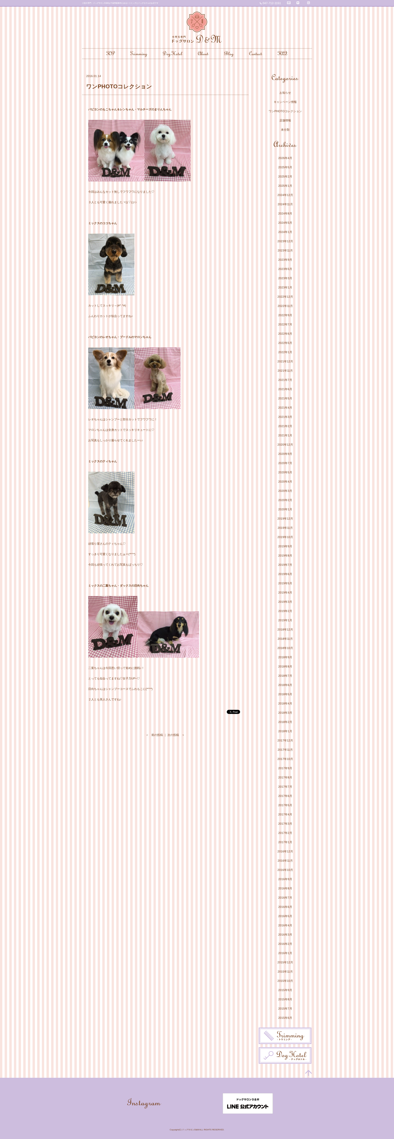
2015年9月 (285, 990)
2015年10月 (285, 980)
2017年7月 (285, 786)
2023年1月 (285, 287)
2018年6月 (285, 685)
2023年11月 (285, 250)
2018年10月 (285, 648)
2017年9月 (285, 768)
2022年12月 (285, 296)
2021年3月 (285, 416)
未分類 (285, 129)
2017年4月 (285, 814)
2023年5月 (285, 269)
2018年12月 (285, 629)
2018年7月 (285, 675)
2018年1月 (285, 731)
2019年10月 (285, 537)
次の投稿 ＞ (176, 735)
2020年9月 (285, 453)
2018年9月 (285, 657)
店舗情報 (285, 120)
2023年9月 (285, 259)
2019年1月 (285, 620)
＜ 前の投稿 (154, 735)
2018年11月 (285, 638)
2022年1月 (285, 352)
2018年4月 (285, 703)
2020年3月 (285, 490)
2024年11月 (285, 204)
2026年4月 (285, 158)
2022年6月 (285, 333)
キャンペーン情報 (285, 102)
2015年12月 (285, 962)
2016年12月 (285, 851)
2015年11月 (285, 971)
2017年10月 (285, 759)
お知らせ (285, 92)
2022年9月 (285, 315)
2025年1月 (285, 185)
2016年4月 (285, 925)
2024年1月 (285, 232)
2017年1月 (285, 842)
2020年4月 (285, 481)
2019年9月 (285, 546)
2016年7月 (285, 897)
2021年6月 (285, 389)
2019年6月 (285, 574)
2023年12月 (285, 241)
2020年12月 (285, 444)
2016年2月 (285, 943)
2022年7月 (285, 324)
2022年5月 (285, 343)
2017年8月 (285, 777)
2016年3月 (285, 934)
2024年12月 (285, 195)
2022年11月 (285, 306)
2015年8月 (285, 999)
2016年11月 (285, 860)
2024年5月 (285, 222)
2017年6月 (285, 796)
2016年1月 (285, 953)
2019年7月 (285, 564)
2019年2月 (285, 611)
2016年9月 (285, 879)
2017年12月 (285, 740)
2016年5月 (285, 916)
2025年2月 (285, 176)
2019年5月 (285, 583)
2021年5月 (285, 398)
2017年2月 (285, 833)
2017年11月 (285, 749)
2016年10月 (285, 870)
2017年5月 (285, 805)
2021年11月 (285, 370)
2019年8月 (285, 555)
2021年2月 (285, 426)
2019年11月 (285, 527)
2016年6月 (285, 906)
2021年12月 (285, 361)
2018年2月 (285, 722)
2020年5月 (285, 472)
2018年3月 (285, 712)
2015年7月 (285, 1008)
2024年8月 (285, 213)
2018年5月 (285, 694)
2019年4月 (285, 592)
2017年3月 (285, 823)
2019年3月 (285, 601)
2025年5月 (285, 167)
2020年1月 (285, 509)
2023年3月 (285, 278)
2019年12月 (285, 518)
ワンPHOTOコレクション (285, 111)
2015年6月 (285, 1017)
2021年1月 (285, 435)
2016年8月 (285, 888)
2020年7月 (285, 463)
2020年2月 (285, 500)
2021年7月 (285, 380)
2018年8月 (285, 666)
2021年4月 (285, 407)
